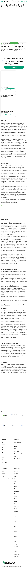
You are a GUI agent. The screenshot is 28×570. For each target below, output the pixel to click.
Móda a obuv (16, 451)
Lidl (6, 201)
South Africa (16, 556)
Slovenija (16, 549)
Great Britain (16, 506)
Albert (3, 449)
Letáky (3, 471)
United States (17, 554)
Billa (2, 452)
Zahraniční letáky (17, 458)
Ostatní (15, 456)
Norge (15, 531)
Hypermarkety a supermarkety (17, 442)
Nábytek (15, 446)
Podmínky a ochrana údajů (7, 478)
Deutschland (16, 491)
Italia (15, 516)
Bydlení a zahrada (17, 448)
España (15, 498)
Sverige (15, 544)
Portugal (15, 536)
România (16, 539)
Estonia (15, 496)
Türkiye (15, 551)
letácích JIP (21, 156)
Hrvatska (16, 511)
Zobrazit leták (14, 67)
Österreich (16, 473)
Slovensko (16, 546)
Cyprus (15, 488)
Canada (15, 483)
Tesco (3, 454)
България (16, 478)
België (15, 476)
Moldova (16, 524)
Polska (15, 534)
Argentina (16, 471)
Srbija (15, 541)
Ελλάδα (16, 508)
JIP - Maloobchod (4, 86)
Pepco (3, 457)
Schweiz (15, 486)
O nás (3, 476)
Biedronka (4, 464)
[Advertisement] (14, 24)
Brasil (15, 481)
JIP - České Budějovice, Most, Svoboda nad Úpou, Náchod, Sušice (7, 111)
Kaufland (3, 444)
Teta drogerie (4, 462)
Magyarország (17, 514)
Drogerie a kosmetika (18, 453)
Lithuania (16, 519)
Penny (3, 442)
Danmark (16, 493)
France (15, 503)
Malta (15, 526)
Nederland (16, 529)
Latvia (15, 521)
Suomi (15, 501)
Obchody (3, 473)
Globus (3, 459)
